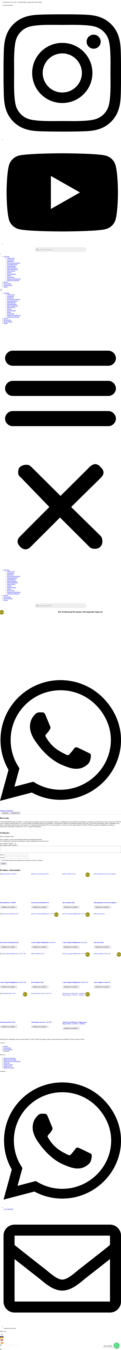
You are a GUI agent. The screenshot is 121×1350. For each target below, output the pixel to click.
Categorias (6, 256)
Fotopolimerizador (12, 264)
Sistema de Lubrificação (14, 279)
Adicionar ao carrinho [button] (8, 907)
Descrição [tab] (5, 813)
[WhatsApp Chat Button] (116, 1345)
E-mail (2, 857)
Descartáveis (10, 259)
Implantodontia (11, 266)
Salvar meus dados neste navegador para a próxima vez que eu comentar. (22, 860)
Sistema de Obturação (13, 280)
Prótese (9, 275)
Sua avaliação (4, 843)
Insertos (9, 272)
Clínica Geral (11, 258)
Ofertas (6, 287)
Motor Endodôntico (12, 269)
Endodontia (10, 261)
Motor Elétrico (11, 271)
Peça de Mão (10, 277)
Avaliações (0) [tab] (15, 813)
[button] (60, 447)
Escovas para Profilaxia (13, 263)
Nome (2, 855)
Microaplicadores (12, 267)
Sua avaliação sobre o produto (9, 845)
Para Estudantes (11, 274)
